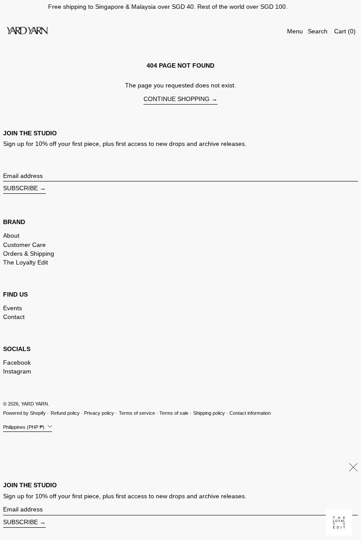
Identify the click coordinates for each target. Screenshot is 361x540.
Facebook (17, 362)
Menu (295, 31)
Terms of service (137, 413)
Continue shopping (177, 98)
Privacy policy (99, 413)
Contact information (250, 413)
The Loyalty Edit (25, 262)
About (11, 235)
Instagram (17, 371)
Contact (14, 316)
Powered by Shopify (24, 413)
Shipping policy (209, 413)
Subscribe (20, 188)
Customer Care (24, 244)
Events (12, 308)
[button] (318, 31)
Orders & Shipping (28, 253)
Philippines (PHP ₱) (24, 426)
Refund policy (65, 413)
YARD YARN (34, 403)
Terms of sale (173, 413)
